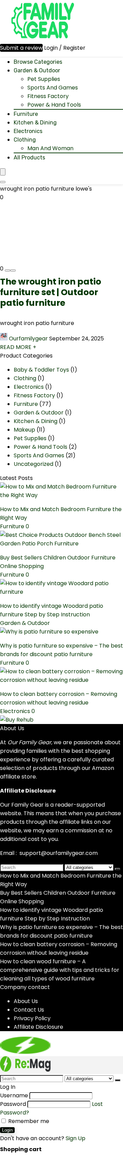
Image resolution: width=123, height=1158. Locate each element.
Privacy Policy (32, 1018)
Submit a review (21, 48)
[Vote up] (13, 270)
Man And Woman (50, 148)
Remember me (28, 1121)
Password (13, 1104)
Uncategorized (33, 464)
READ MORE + (18, 347)
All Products (29, 157)
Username (14, 1095)
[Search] (2, 182)
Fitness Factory (48, 96)
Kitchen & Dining (35, 122)
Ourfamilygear (28, 338)
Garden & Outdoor (37, 70)
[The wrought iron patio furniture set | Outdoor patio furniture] (27, 254)
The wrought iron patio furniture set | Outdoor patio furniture (50, 292)
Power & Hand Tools (54, 105)
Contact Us (29, 1010)
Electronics (28, 131)
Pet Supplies (43, 79)
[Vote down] (7, 270)
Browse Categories (38, 62)
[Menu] (2, 172)
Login (7, 1130)
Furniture (26, 114)
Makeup (24, 430)
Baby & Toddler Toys (41, 370)
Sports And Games (52, 88)
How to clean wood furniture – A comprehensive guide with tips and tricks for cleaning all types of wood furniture (59, 969)
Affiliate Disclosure (38, 1027)
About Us (26, 1001)
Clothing (25, 139)
